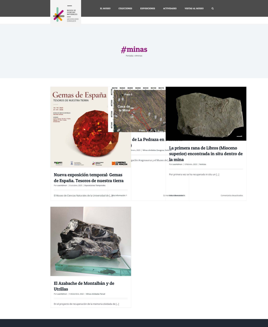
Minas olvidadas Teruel (95, 294)
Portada (129, 55)
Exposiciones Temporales (94, 185)
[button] (213, 8)
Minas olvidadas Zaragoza (153, 150)
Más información (118, 195)
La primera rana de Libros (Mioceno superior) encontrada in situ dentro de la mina (206, 153)
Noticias (202, 164)
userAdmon (62, 185)
